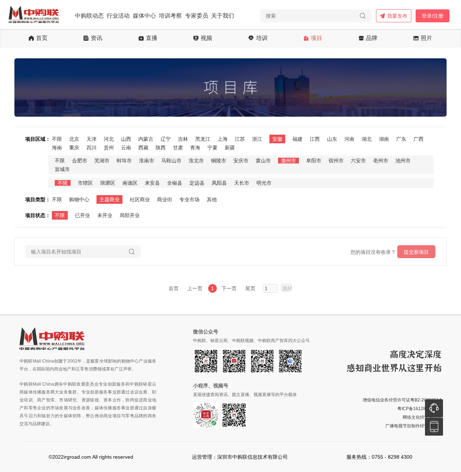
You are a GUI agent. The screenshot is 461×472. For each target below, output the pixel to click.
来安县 (152, 183)
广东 (401, 139)
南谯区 (130, 183)
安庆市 (241, 160)
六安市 (358, 160)
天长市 (241, 183)
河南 (349, 139)
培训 (262, 38)
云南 (126, 147)
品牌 (371, 38)
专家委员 (196, 16)
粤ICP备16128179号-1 (419, 408)
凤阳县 (219, 183)
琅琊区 (107, 183)
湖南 (384, 139)
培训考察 (170, 16)
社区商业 (140, 199)
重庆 (74, 147)
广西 (418, 139)
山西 (126, 139)
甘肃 (178, 147)
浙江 (257, 139)
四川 (91, 147)
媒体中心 (144, 16)
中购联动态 (89, 16)
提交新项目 (416, 252)
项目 (316, 38)
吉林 (183, 139)
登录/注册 (432, 16)
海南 (57, 147)
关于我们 (222, 16)
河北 (109, 139)
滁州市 (288, 160)
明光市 (264, 183)
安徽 (277, 139)
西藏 (143, 147)
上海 (223, 139)
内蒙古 (145, 139)
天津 (91, 139)
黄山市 (263, 160)
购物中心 (79, 199)
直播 (151, 38)
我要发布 (397, 16)
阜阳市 (313, 160)
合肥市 (79, 160)
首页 (42, 38)
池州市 (403, 160)
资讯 (96, 38)
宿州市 (336, 160)
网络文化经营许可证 (422, 417)
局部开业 (130, 215)
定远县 (197, 183)
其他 (212, 199)
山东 (332, 139)
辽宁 (166, 139)
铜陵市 (218, 160)
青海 (195, 147)
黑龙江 (202, 139)
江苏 (240, 139)
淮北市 (196, 160)
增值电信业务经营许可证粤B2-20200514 (402, 400)
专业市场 (189, 199)
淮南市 (146, 160)
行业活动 (118, 16)
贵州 (109, 147)
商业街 (164, 199)
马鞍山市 (171, 160)
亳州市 (380, 160)
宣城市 (62, 169)
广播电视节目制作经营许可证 (413, 425)
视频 (206, 38)
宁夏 (212, 147)
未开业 (104, 215)
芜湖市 (101, 160)
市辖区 (85, 183)
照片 (426, 38)
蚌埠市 (124, 160)
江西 (315, 139)
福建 (297, 139)
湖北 (367, 139)
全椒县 (174, 183)
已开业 (82, 215)
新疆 (230, 147)
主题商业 (109, 199)
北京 (74, 139)
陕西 (161, 147)
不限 (57, 139)
